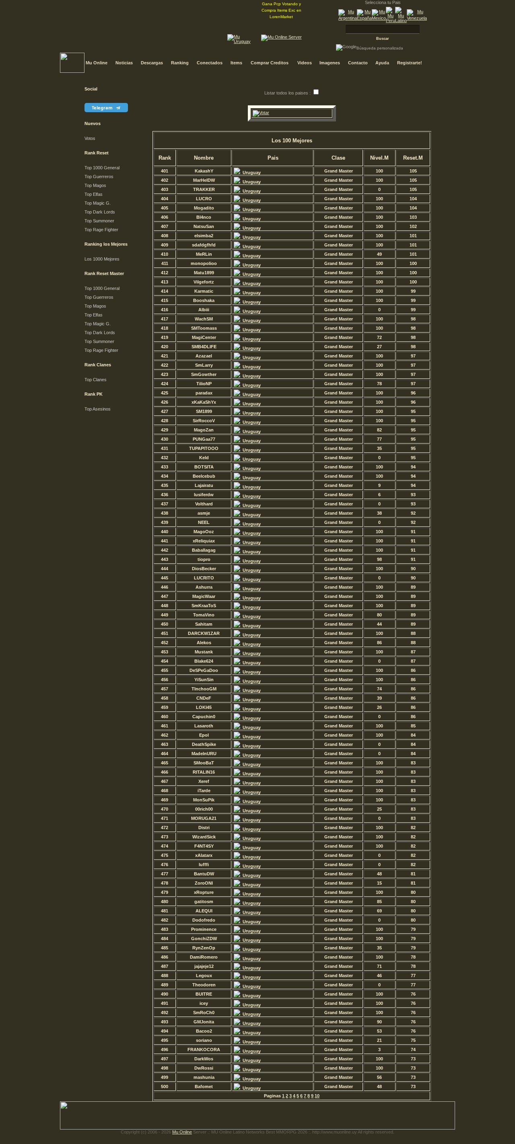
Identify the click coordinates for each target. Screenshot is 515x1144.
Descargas (152, 62)
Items (236, 62)
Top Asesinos (97, 409)
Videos (304, 62)
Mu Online (96, 62)
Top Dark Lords (99, 211)
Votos (89, 138)
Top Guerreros (98, 176)
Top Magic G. (97, 203)
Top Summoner (99, 220)
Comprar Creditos (269, 62)
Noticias (124, 62)
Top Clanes (95, 379)
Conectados (209, 62)
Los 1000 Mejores (101, 259)
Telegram (103, 108)
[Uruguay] (242, 41)
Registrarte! (409, 62)
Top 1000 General (101, 167)
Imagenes (329, 62)
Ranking (180, 62)
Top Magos (95, 185)
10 (317, 1095)
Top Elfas (93, 194)
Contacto (358, 62)
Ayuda (382, 62)
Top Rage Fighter (101, 229)
